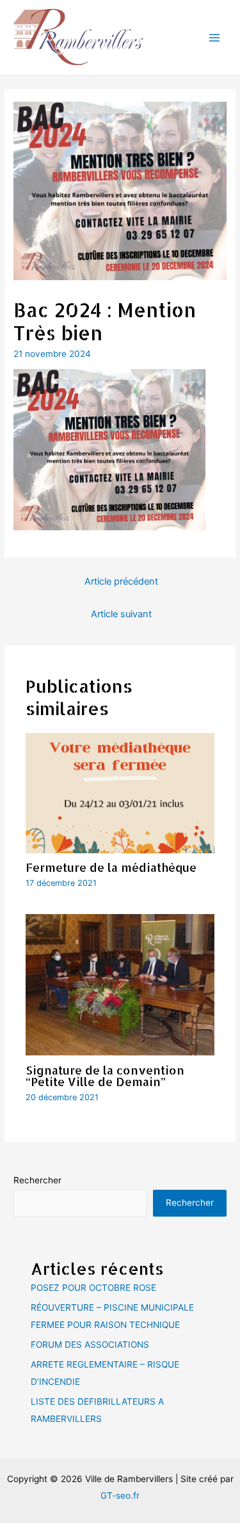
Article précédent (121, 581)
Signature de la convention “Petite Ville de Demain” (105, 1075)
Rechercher (37, 1180)
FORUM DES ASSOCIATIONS (90, 1344)
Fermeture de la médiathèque (111, 867)
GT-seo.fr (120, 1495)
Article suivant (121, 614)
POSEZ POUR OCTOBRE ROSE (93, 1287)
